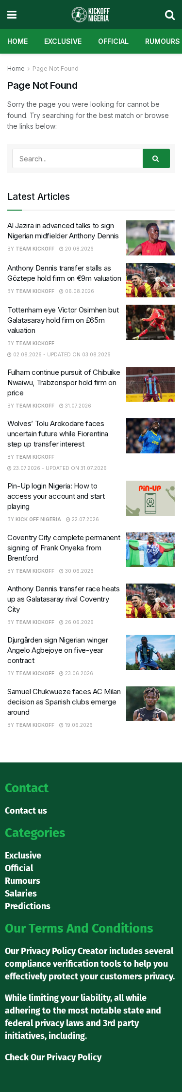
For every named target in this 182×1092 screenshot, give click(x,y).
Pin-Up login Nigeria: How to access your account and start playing (55, 496)
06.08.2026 (79, 291)
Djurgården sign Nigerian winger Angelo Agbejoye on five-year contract (57, 650)
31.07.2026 (77, 406)
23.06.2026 (78, 673)
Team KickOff (35, 249)
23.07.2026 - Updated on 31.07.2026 (59, 468)
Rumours (162, 41)
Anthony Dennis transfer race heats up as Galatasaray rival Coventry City (63, 599)
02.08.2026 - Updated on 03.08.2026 (61, 354)
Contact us (26, 810)
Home (17, 41)
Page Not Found (56, 68)
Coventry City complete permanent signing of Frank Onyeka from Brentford (63, 548)
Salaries (21, 893)
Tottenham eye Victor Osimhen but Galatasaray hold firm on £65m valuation (62, 320)
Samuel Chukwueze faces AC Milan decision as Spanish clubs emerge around (64, 702)
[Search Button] (156, 158)
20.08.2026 (79, 249)
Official (113, 41)
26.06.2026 (79, 622)
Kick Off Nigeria (38, 519)
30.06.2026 (79, 571)
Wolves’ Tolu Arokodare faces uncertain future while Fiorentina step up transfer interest (57, 433)
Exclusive (63, 41)
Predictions (27, 906)
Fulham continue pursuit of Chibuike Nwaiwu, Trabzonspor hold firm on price (63, 382)
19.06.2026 (78, 725)
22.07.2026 (84, 519)
